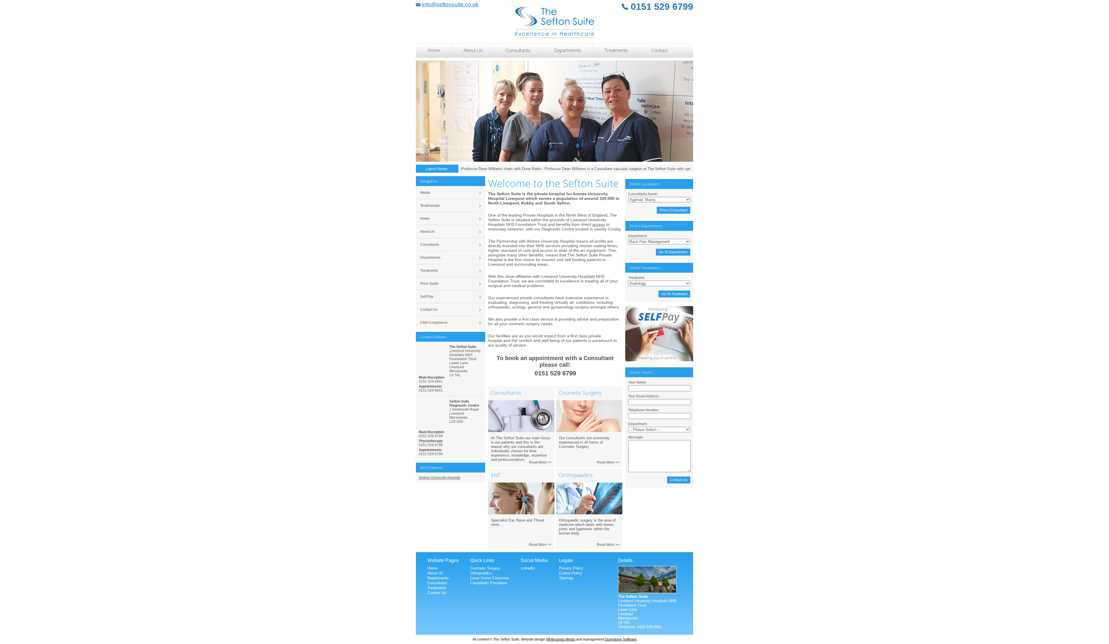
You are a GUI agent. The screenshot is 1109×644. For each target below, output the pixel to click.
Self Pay (426, 297)
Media (425, 193)
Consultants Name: (643, 194)
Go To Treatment (674, 294)
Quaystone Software (621, 639)
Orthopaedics (481, 573)
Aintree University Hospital (439, 478)
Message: (635, 437)
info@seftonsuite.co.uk (450, 4)
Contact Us (429, 310)
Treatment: (636, 278)
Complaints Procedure (488, 583)
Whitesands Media (560, 639)
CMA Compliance (434, 323)
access (598, 224)
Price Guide (429, 284)
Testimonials (430, 206)
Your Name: (637, 382)
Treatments (616, 50)
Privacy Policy (571, 568)
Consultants (518, 50)
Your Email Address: (644, 396)
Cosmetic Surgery (485, 568)
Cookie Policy (570, 573)
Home (433, 50)
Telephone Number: (643, 410)
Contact (660, 50)
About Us (473, 50)
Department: (637, 236)
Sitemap (566, 578)
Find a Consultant (673, 210)
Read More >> (540, 462)
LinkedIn (528, 568)
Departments (567, 50)
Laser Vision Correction (489, 578)
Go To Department (673, 252)
